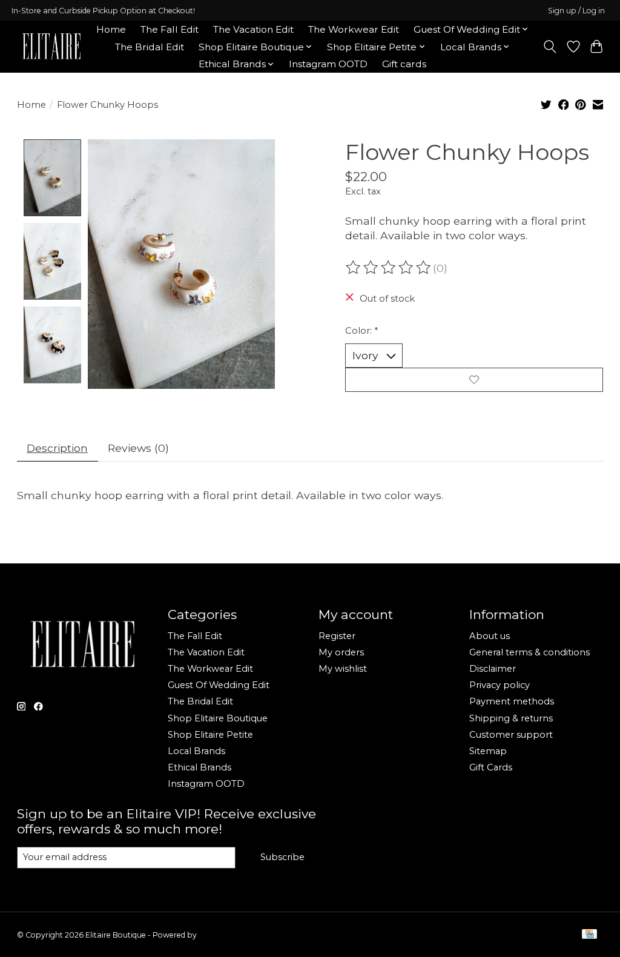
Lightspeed (219, 934)
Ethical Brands (199, 767)
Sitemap (488, 751)
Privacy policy (499, 685)
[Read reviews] (389, 268)
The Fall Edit (169, 29)
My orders (341, 652)
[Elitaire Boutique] (52, 46)
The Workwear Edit (353, 29)
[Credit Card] (589, 935)
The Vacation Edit (253, 29)
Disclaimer (492, 668)
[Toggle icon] (549, 47)
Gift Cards (490, 767)
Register (336, 636)
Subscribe (282, 857)
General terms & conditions (529, 652)
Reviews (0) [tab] (138, 448)
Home (111, 29)
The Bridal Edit (149, 47)
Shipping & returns (511, 718)
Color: (361, 330)
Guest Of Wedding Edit (218, 685)
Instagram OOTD (328, 64)
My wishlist (342, 668)
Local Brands (196, 751)
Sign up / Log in (576, 10)
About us (489, 636)
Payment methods (511, 701)
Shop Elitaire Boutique (218, 718)
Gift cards (404, 64)
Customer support (511, 734)
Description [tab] (57, 448)
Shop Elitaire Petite (210, 734)
